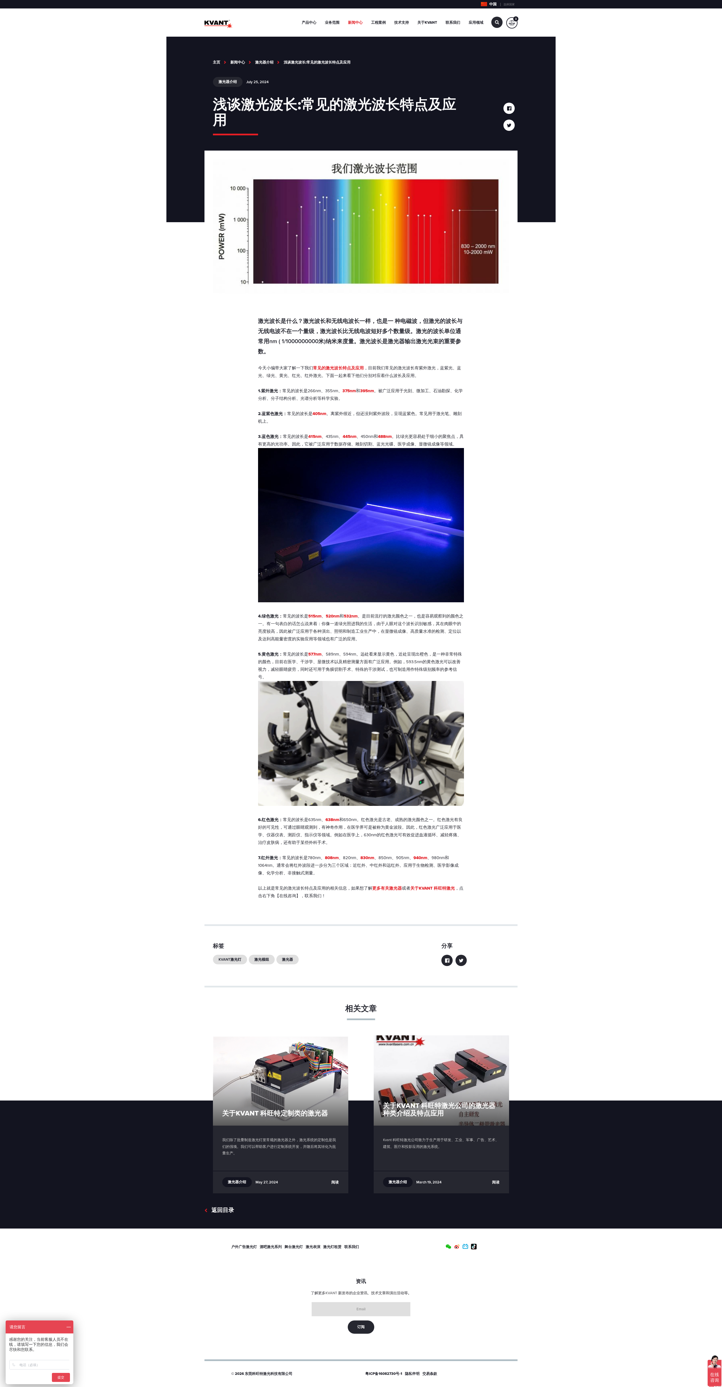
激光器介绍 (264, 62)
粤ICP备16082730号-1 (383, 1373)
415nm (315, 436)
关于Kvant (427, 22)
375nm (349, 390)
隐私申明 (412, 1373)
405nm (319, 413)
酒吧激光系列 (271, 1247)
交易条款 (429, 1373)
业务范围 (332, 22)
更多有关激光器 (387, 888)
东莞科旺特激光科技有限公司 (268, 1373)
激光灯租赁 (332, 1247)
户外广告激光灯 (244, 1247)
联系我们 (453, 22)
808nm (332, 857)
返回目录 (223, 1210)
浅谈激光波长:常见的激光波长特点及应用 (317, 62)
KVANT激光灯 (230, 959)
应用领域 (476, 22)
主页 (216, 62)
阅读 (335, 1182)
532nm (351, 616)
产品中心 (309, 22)
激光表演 (313, 1247)
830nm (367, 857)
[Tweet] (509, 125)
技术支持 (401, 22)
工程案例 (378, 22)
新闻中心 (355, 22)
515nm (315, 616)
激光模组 (261, 959)
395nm (367, 390)
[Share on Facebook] (509, 108)
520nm (333, 616)
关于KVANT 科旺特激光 (432, 888)
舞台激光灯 (294, 1247)
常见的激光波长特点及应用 (338, 368)
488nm (385, 436)
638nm (332, 819)
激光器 (287, 959)
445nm (349, 436)
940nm (420, 857)
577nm (315, 654)
